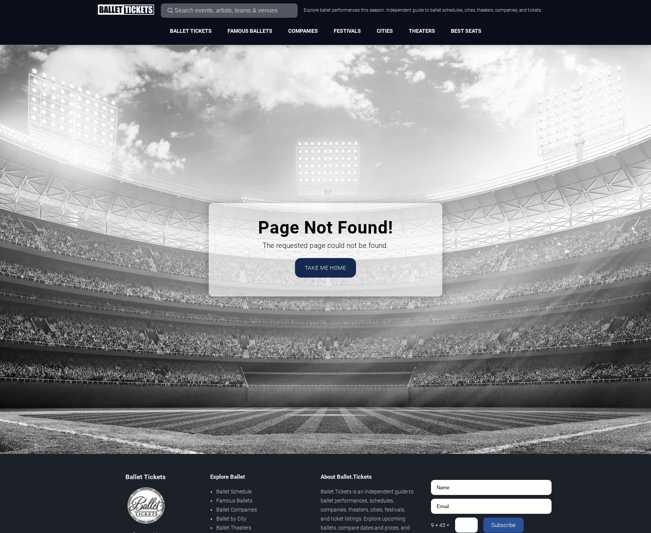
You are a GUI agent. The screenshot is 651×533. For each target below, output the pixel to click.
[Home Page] (126, 10)
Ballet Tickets (191, 31)
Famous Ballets (250, 31)
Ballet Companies (236, 510)
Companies (303, 31)
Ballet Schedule (234, 492)
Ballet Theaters (233, 528)
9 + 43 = (440, 525)
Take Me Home (325, 268)
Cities (385, 31)
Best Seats (466, 31)
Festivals (347, 31)
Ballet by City (231, 519)
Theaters (422, 31)
